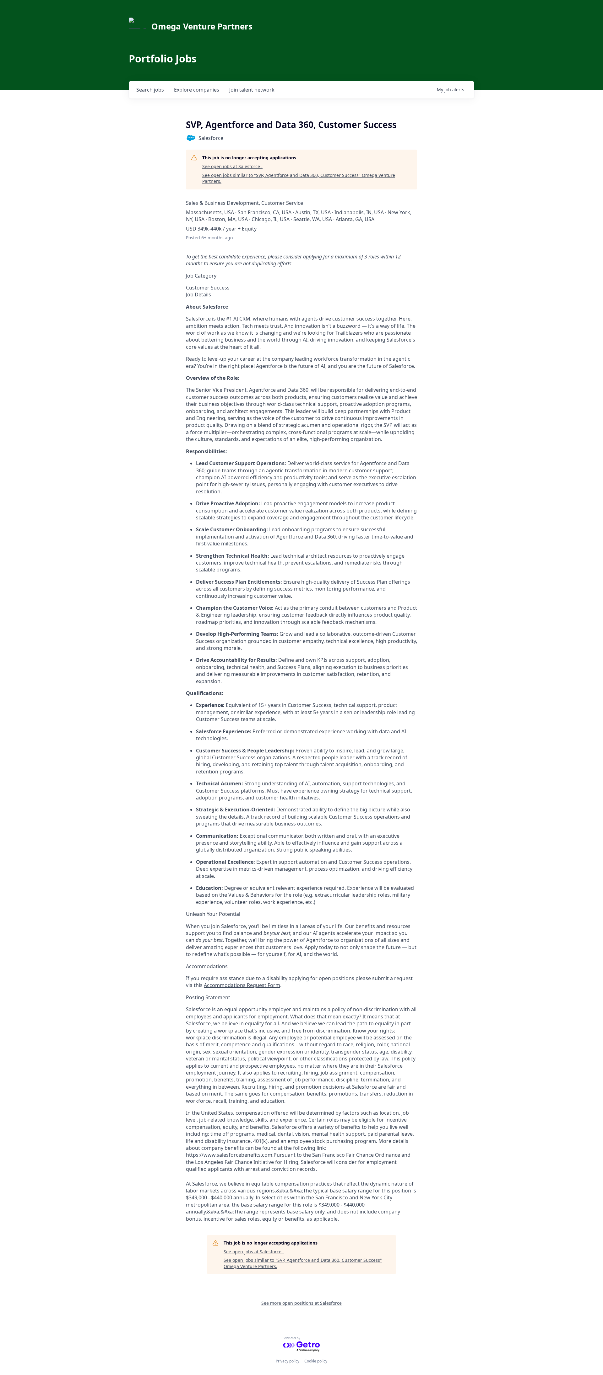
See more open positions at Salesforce (301, 1303)
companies (196, 89)
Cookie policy (315, 1361)
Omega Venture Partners (202, 26)
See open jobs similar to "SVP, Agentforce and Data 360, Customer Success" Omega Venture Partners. (298, 178)
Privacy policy (287, 1361)
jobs (150, 89)
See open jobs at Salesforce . (232, 166)
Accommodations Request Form (242, 985)
